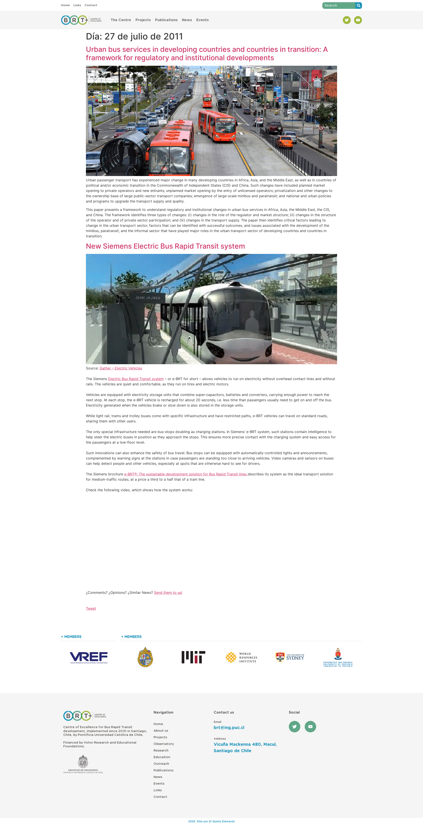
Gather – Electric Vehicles (121, 368)
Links (158, 790)
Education (162, 757)
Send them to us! (168, 592)
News (187, 20)
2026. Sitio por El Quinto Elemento (211, 821)
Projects (143, 20)
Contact (160, 797)
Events (202, 20)
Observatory (164, 744)
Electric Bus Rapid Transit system (136, 379)
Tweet (91, 608)
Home (158, 724)
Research (161, 750)
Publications (166, 20)
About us (161, 730)
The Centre (121, 20)
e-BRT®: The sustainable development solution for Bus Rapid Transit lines (186, 474)
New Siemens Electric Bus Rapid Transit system (165, 246)
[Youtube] (358, 20)
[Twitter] (347, 20)
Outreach (161, 763)
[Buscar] (358, 5)
